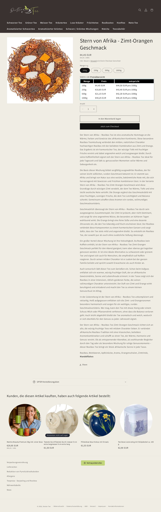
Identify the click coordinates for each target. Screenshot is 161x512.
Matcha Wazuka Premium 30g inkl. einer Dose (25, 442)
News (9, 489)
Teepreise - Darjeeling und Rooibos (22, 480)
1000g (119, 70)
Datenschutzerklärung (74, 506)
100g (85, 70)
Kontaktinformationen (116, 506)
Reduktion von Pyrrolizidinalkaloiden (23, 471)
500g (107, 70)
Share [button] (84, 365)
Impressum (102, 506)
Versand (94, 61)
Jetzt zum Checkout (109, 126)
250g (96, 70)
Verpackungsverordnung (17, 462)
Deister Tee (47, 507)
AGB (86, 506)
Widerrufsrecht (59, 506)
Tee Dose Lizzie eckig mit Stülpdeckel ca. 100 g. (136, 443)
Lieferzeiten (12, 467)
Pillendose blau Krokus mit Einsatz (95, 442)
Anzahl (82, 104)
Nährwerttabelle (14, 485)
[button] (140, 10)
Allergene (11, 476)
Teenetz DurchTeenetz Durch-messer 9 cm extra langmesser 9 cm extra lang (60, 443)
